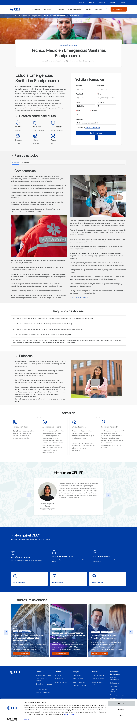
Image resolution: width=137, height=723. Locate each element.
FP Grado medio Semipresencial (30, 16)
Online (123, 2)
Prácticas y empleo (117, 695)
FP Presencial (59, 679)
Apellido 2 (79, 94)
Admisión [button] (88, 9)
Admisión (95, 672)
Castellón (112, 2)
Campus (76, 672)
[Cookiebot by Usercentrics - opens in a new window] (12, 719)
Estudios (58, 672)
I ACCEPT (121, 703)
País (78, 102)
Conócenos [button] (36, 9)
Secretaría (114, 686)
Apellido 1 (100, 85)
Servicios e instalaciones (115, 673)
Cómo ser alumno (19, 582)
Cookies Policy (69, 714)
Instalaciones (114, 683)
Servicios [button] (98, 9)
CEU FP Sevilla (78, 679)
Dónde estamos (41, 689)
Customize (120, 709)
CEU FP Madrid (78, 675)
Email (99, 94)
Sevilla (90, 2)
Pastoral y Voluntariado (114, 679)
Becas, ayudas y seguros (97, 683)
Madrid (80, 2)
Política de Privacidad (92, 127)
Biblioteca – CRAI (116, 698)
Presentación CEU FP (43, 675)
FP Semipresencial (61, 682)
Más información (118, 9)
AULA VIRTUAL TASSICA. (80, 298)
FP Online (58, 675)
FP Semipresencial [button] (74, 9)
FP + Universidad (98, 679)
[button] (29, 495)
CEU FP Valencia (79, 682)
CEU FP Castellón (79, 685)
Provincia (100, 102)
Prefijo (78, 111)
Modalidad (80, 119)
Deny (121, 715)
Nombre (79, 85)
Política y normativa (43, 692)
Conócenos (40, 672)
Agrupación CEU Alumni (116, 690)
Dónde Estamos (97, 582)
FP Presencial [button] (59, 9)
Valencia (101, 2)
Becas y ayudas (57, 582)
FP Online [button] (47, 9)
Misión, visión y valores (41, 680)
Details (26, 719)
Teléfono (93, 111)
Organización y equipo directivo (44, 685)
